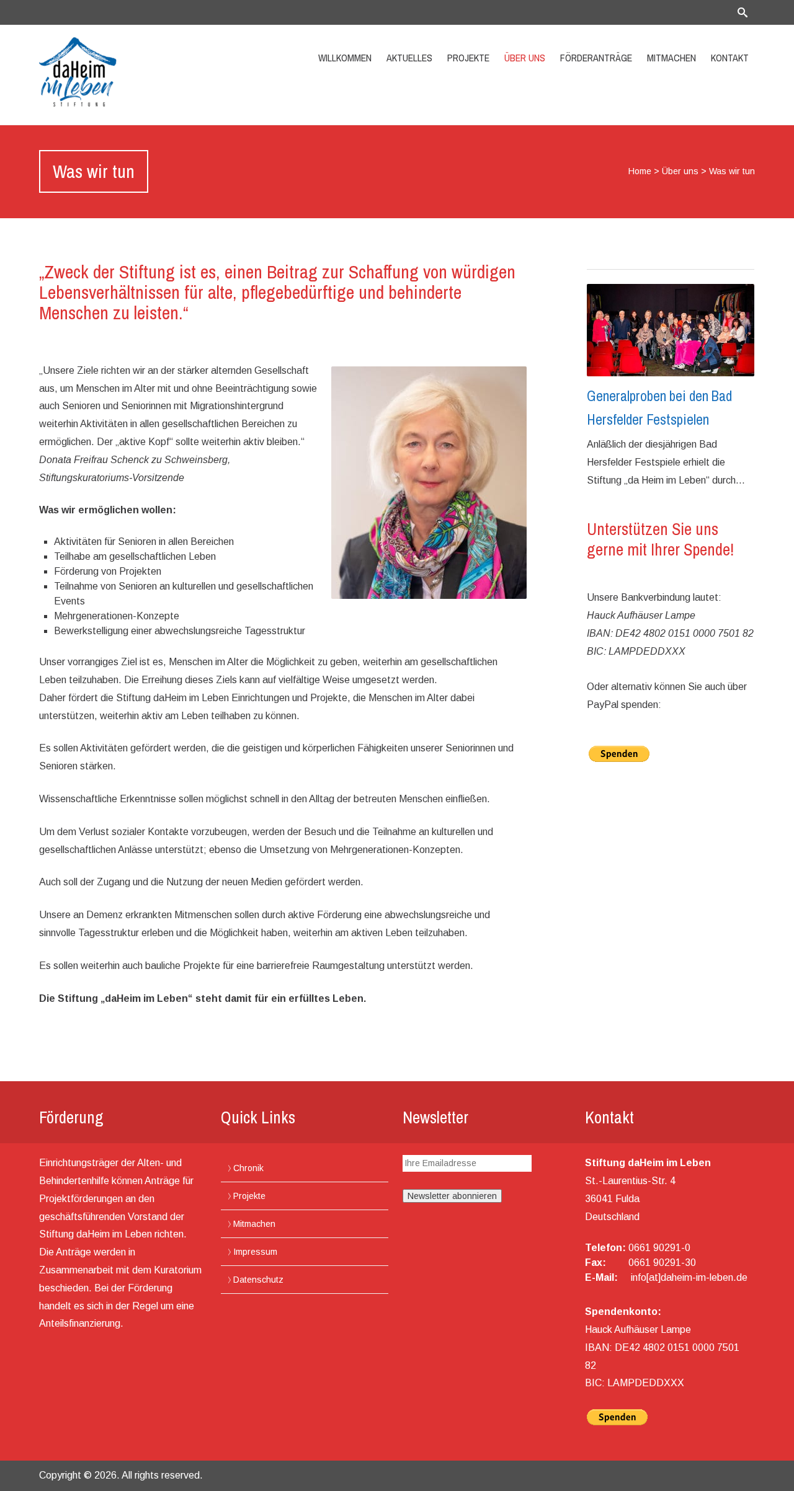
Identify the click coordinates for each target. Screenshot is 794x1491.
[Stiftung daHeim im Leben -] (145, 72)
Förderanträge (596, 57)
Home (639, 171)
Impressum (255, 1252)
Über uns (524, 57)
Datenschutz (258, 1280)
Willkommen (345, 57)
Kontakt (730, 57)
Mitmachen (671, 57)
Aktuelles (409, 57)
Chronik (248, 1168)
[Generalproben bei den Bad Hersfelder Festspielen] (670, 330)
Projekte (468, 57)
